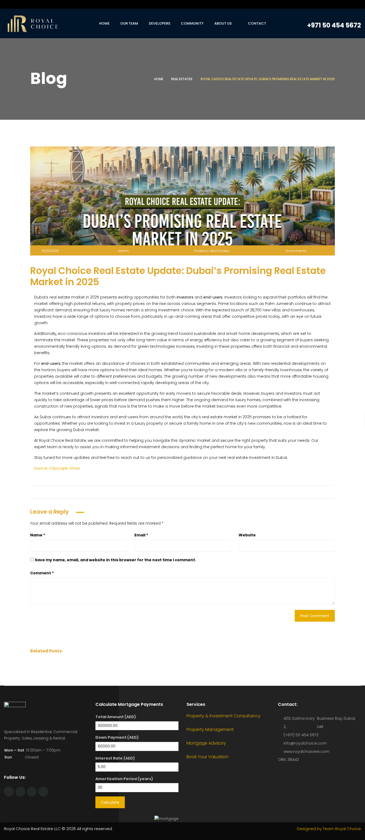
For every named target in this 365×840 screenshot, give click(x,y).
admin (123, 251)
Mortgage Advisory (206, 743)
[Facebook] (303, 4)
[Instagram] (323, 4)
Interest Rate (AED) (115, 758)
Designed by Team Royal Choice (329, 828)
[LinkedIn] (333, 4)
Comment (42, 573)
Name (37, 535)
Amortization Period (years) (124, 778)
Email (141, 535)
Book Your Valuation (207, 757)
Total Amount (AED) (115, 716)
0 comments (296, 251)
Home (158, 79)
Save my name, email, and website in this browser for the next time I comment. (115, 560)
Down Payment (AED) (117, 737)
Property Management (210, 729)
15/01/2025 (50, 251)
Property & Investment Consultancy (224, 716)
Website (247, 535)
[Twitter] (313, 4)
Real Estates (181, 79)
